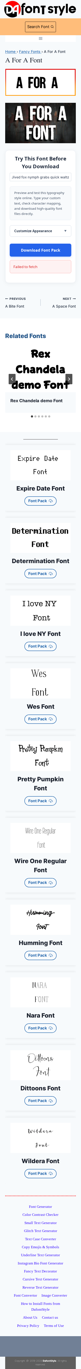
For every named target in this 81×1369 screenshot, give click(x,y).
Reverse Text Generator (40, 1287)
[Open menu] (40, 38)
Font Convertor (25, 1295)
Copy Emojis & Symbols (40, 1247)
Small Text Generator (40, 1223)
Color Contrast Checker (40, 1215)
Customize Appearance (33, 231)
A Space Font (64, 302)
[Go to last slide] (12, 379)
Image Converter (54, 1295)
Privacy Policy (28, 1326)
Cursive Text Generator (40, 1279)
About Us (30, 1317)
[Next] (68, 379)
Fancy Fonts (30, 51)
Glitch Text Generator (40, 1231)
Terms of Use (54, 1326)
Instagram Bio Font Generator (40, 1263)
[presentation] (40, 369)
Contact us (50, 1317)
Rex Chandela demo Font (36, 400)
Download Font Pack (40, 250)
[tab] (32, 416)
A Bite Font (15, 302)
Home (11, 51)
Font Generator (40, 1207)
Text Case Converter (40, 1239)
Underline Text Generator (40, 1255)
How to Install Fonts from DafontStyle (40, 1307)
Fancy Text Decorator (40, 1271)
